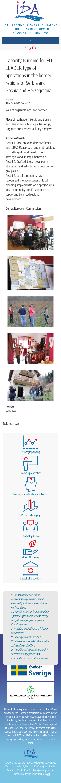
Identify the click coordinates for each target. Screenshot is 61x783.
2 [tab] (25, 666)
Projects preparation (30, 473)
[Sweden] (30, 670)
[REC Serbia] (30, 692)
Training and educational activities (30, 494)
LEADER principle (30, 536)
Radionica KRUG (39, 774)
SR (26, 47)
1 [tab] (21, 666)
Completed (11, 410)
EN (34, 47)
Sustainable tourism (30, 578)
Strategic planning (30, 452)
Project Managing (30, 515)
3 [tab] (30, 666)
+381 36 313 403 (23, 770)
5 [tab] (39, 666)
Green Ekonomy (30, 557)
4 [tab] (35, 666)
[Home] (30, 11)
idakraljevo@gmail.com (43, 770)
